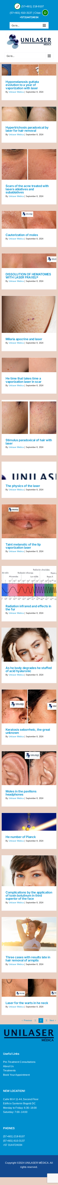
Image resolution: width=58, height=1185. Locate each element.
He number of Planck (21, 837)
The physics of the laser (23, 486)
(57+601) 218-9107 (32, 6)
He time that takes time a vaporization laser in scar (23, 380)
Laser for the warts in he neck (27, 1003)
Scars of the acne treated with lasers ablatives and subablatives (27, 189)
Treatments (9, 1070)
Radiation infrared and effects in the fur (28, 607)
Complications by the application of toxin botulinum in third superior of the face (29, 896)
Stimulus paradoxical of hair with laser (29, 441)
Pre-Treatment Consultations (19, 1062)
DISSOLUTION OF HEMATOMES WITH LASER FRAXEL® (28, 275)
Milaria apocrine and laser (24, 339)
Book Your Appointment (16, 1075)
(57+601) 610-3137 (21, 12)
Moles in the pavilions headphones (21, 792)
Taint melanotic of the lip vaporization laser (23, 546)
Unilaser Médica (16, 92)
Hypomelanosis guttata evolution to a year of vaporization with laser (22, 85)
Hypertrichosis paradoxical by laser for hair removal (27, 129)
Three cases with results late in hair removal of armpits (28, 958)
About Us (8, 1066)
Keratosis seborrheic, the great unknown (28, 731)
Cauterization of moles (22, 235)
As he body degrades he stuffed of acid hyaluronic (29, 669)
